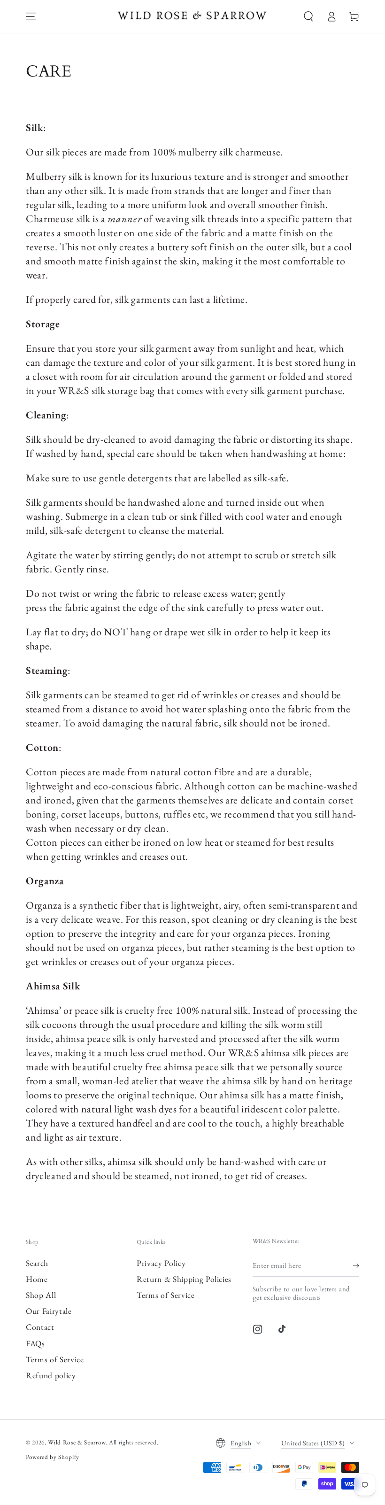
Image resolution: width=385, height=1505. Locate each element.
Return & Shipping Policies (184, 1278)
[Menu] (31, 16)
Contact (40, 1326)
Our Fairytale (49, 1310)
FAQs (35, 1343)
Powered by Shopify (52, 1457)
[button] (308, 16)
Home (37, 1278)
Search (37, 1263)
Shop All (41, 1294)
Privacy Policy (161, 1263)
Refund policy (51, 1375)
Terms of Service (55, 1359)
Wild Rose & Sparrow (77, 1442)
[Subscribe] (356, 1265)
